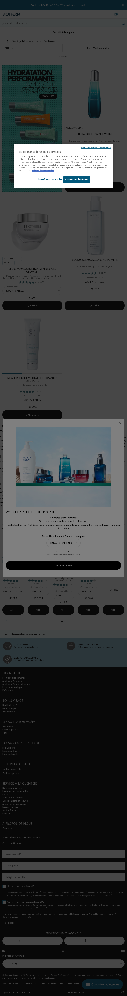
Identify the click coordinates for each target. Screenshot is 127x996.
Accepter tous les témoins (76, 179)
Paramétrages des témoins (50, 179)
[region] (63, 166)
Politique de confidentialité (43, 171)
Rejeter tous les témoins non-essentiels (96, 148)
